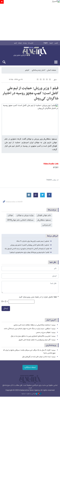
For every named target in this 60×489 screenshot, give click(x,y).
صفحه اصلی (51, 70)
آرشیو (15, 43)
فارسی (56, 43)
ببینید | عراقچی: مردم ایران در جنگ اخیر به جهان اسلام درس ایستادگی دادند (29, 328)
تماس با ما (30, 43)
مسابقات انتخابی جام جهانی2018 (20, 220)
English (46, 43)
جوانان (10, 215)
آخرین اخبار (51, 320)
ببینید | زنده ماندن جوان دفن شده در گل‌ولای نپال (38, 356)
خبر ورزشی (46, 224)
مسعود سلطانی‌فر (44, 220)
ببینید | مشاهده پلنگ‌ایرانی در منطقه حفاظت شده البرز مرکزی (34, 325)
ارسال (6, 308)
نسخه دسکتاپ (30, 367)
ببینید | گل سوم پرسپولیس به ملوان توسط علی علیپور (37, 340)
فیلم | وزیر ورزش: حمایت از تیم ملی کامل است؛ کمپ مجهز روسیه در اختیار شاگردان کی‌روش (30, 93)
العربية (51, 43)
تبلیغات (20, 43)
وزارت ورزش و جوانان (25, 215)
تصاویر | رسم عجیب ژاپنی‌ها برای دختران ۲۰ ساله (32, 241)
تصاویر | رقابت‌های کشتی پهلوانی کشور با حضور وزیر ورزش (29, 245)
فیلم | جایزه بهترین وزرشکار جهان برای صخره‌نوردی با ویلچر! (29, 252)
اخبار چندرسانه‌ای (38, 70)
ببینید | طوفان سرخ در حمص (45, 332)
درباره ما (25, 43)
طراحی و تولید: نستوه (29, 394)
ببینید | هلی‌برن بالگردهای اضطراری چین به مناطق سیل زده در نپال (33, 336)
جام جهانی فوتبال (44, 215)
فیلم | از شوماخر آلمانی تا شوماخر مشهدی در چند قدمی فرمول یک (27, 248)
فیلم (27, 70)
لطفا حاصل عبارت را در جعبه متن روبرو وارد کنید (38, 297)
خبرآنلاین (30, 52)
